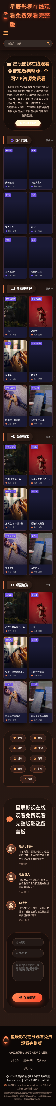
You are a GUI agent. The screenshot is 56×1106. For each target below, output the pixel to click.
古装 (30, 779)
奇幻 (40, 748)
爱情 (20, 737)
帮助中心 (28, 1068)
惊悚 (20, 768)
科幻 (20, 748)
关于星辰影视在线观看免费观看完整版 (28, 1052)
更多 (48, 140)
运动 (20, 758)
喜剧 (39, 768)
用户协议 (41, 1060)
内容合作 (14, 1060)
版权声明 (28, 1060)
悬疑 (40, 737)
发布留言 (30, 998)
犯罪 (40, 758)
